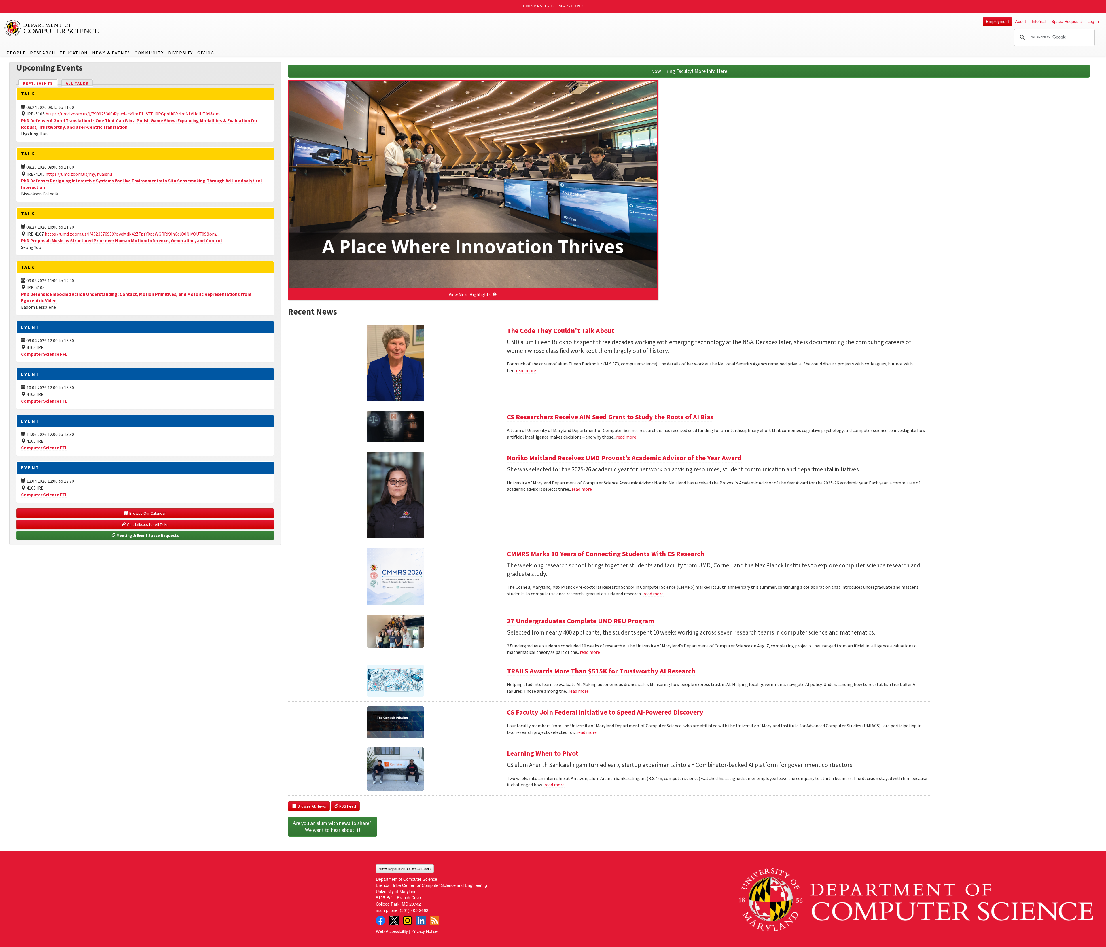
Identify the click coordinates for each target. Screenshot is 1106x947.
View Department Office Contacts (405, 868)
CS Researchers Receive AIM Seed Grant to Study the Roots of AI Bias (610, 416)
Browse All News (311, 806)
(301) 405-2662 (414, 910)
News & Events (111, 53)
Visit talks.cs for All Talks (147, 524)
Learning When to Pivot (542, 753)
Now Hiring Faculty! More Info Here (689, 71)
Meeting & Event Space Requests (147, 535)
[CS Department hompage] (916, 897)
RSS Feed (347, 806)
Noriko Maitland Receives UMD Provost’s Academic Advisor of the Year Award (624, 457)
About (1020, 21)
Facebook (380, 920)
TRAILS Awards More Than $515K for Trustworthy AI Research (601, 670)
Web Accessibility (392, 931)
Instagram (407, 920)
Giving (205, 53)
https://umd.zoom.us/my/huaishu (79, 174)
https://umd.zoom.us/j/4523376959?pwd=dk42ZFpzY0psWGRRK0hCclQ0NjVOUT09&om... (132, 234)
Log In (1093, 21)
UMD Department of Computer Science (51, 28)
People (16, 53)
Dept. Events (40, 83)
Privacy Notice (424, 931)
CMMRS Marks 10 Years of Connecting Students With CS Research (605, 553)
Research (42, 53)
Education (74, 53)
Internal (1039, 21)
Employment (997, 21)
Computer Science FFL (44, 354)
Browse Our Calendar (147, 513)
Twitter (394, 920)
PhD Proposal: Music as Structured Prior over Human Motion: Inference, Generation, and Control (121, 240)
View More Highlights (471, 294)
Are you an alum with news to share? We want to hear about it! (332, 826)
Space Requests (1066, 21)
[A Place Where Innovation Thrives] (473, 184)
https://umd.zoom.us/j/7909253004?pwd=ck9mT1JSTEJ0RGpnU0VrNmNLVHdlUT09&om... (134, 114)
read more (526, 370)
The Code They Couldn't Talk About (560, 330)
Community (149, 53)
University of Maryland (553, 6)
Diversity (180, 53)
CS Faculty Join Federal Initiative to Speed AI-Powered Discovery (605, 712)
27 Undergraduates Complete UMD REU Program (580, 620)
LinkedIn (421, 920)
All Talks (77, 83)
